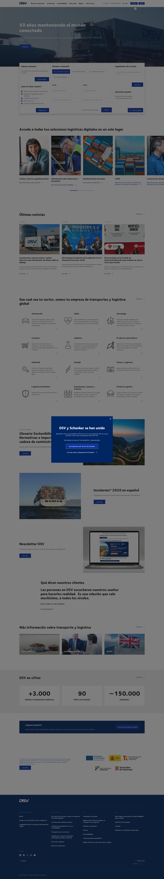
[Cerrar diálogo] (110, 418)
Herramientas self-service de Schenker (82, 446)
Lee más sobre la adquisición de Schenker (81, 452)
